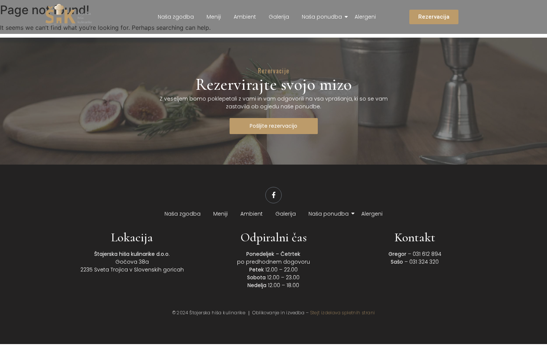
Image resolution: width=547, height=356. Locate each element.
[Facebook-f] (273, 195)
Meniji (214, 16)
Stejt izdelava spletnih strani (342, 312)
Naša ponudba (322, 16)
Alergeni (365, 16)
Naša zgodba (176, 16)
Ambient (245, 16)
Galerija (279, 16)
